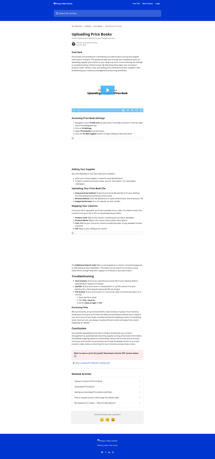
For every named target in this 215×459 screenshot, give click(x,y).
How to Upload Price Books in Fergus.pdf (92, 363)
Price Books (98, 26)
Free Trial (136, 3)
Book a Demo (147, 3)
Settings (88, 26)
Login (158, 3)
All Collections (77, 26)
